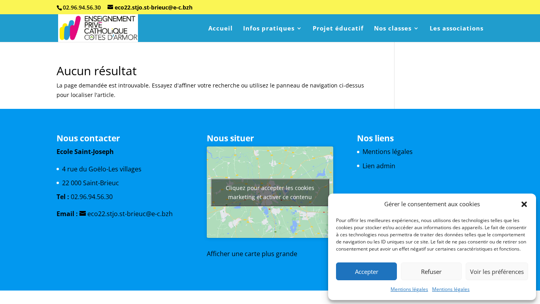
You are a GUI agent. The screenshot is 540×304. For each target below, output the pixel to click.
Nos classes (393, 28)
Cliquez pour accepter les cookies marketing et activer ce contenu (270, 192)
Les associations (456, 28)
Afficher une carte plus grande (252, 253)
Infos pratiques (269, 28)
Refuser (431, 272)
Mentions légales (409, 289)
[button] (524, 204)
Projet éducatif (338, 28)
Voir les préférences (497, 272)
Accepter (366, 272)
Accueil (220, 28)
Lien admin (379, 166)
